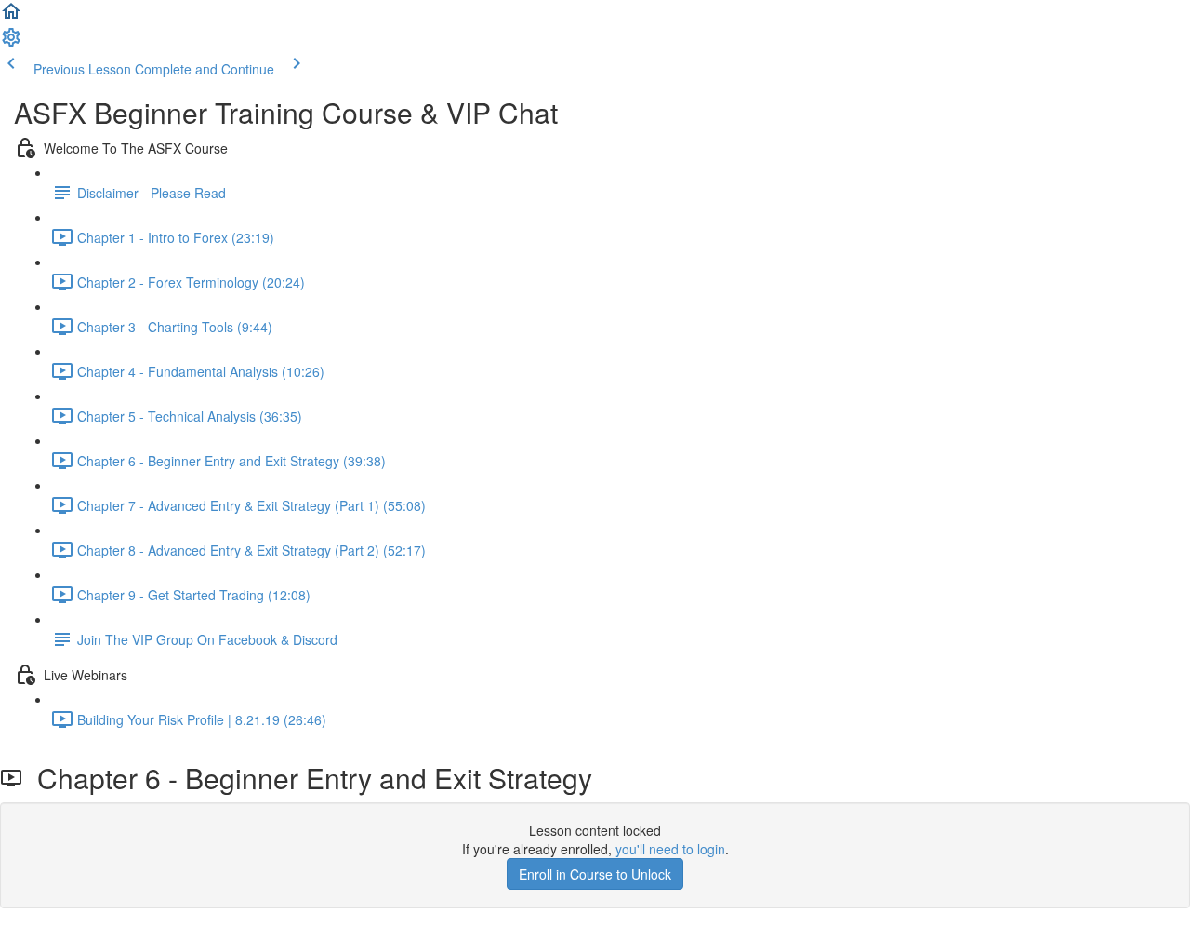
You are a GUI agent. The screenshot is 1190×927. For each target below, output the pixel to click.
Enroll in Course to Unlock (595, 874)
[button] (11, 16)
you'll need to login (670, 849)
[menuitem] (11, 43)
